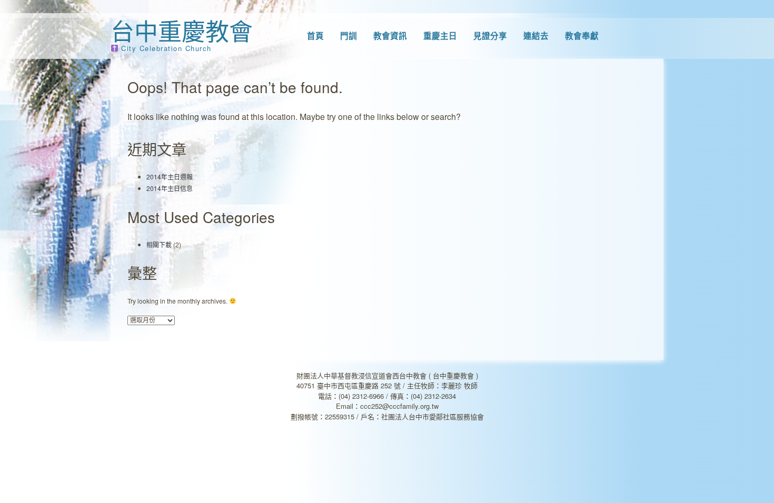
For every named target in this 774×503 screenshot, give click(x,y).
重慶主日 (440, 36)
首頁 (315, 36)
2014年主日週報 (169, 176)
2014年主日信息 (169, 188)
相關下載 (159, 244)
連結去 (536, 36)
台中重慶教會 (182, 30)
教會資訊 (390, 36)
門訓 (348, 36)
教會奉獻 (582, 36)
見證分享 (490, 36)
